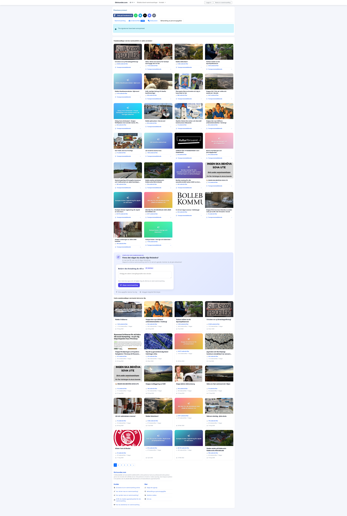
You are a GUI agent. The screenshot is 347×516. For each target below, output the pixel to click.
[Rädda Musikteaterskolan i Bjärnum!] (128, 86)
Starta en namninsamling (223, 2)
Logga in (208, 2)
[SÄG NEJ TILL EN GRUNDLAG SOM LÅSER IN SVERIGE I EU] (158, 205)
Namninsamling (120, 21)
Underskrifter (137, 21)
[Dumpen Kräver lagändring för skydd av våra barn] (128, 205)
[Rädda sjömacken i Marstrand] (158, 116)
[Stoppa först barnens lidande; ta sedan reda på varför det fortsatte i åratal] (219, 205)
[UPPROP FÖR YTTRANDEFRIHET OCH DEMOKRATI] (189, 146)
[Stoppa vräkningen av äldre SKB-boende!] (128, 235)
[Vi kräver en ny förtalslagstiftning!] (128, 56)
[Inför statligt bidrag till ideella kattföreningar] (158, 87)
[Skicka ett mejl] (149, 15)
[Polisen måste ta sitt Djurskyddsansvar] (219, 57)
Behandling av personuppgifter (171, 21)
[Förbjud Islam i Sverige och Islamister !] (158, 234)
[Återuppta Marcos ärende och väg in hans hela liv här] (189, 87)
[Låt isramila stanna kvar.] (158, 145)
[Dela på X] (145, 15)
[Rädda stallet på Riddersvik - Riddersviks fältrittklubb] (158, 176)
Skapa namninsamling (130, 285)
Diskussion (154, 21)
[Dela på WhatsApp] (136, 15)
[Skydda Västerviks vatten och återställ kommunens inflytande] (189, 117)
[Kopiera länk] (154, 15)
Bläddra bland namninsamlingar (147, 2)
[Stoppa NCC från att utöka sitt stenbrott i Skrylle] (219, 87)
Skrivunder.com (121, 2)
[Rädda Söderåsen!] (189, 56)
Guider (116, 484)
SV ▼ (133, 2)
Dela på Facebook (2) (124, 15)
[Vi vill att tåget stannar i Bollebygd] (189, 205)
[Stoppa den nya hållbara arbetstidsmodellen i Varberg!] (219, 117)
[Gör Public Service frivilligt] (128, 145)
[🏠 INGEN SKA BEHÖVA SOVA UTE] (219, 175)
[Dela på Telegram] (140, 15)
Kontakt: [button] (162, 2)
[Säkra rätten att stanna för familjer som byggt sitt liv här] (158, 57)
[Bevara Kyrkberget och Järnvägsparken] (219, 146)
